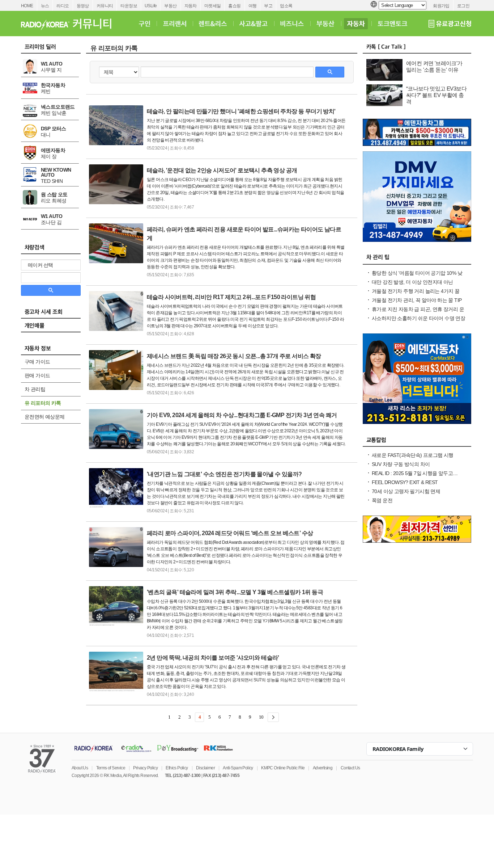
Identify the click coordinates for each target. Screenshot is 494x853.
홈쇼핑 (234, 5)
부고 (268, 5)
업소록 (286, 5)
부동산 (170, 5)
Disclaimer (205, 767)
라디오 (62, 5)
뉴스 (45, 5)
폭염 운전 (382, 500)
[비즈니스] (292, 23)
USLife (151, 5)
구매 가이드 (37, 362)
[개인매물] (54, 327)
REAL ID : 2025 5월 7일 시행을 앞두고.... (415, 473)
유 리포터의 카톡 (43, 403)
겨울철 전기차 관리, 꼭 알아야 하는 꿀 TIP (416, 300)
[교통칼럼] (417, 442)
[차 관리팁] (417, 260)
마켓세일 (212, 5)
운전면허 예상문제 (45, 417)
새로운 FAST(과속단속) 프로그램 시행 (412, 455)
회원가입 (441, 5)
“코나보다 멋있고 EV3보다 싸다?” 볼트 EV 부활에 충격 (436, 95)
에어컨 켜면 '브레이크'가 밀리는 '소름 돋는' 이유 (434, 66)
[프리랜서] (174, 23)
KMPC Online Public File (283, 767)
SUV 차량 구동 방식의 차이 (401, 464)
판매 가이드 (37, 375)
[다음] (273, 717)
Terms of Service (110, 767)
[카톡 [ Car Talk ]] (417, 48)
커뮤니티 (105, 5)
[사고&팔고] (253, 23)
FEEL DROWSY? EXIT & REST (405, 482)
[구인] (144, 23)
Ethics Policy (177, 767)
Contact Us (350, 767)
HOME (27, 5)
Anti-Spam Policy (238, 767)
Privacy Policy (145, 767)
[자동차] (356, 23)
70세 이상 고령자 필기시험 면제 (406, 491)
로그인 (463, 5)
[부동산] (325, 23)
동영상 (83, 5)
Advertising (322, 767)
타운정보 (128, 5)
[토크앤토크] (392, 23)
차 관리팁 (35, 389)
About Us (80, 767)
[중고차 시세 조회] (54, 313)
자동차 (190, 5)
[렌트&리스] (213, 23)
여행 (252, 5)
